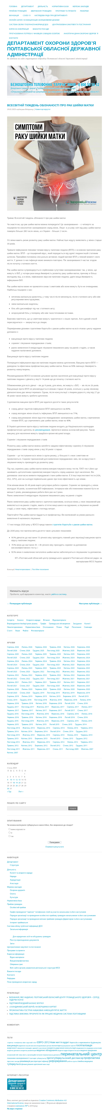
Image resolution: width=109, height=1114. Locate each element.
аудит (66, 1042)
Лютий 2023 (12, 672)
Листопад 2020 (53, 686)
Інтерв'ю (10, 620)
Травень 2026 (55, 647)
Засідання (77, 624)
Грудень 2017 (12, 707)
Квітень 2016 (41, 717)
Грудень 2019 (38, 693)
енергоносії (12, 1048)
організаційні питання (34, 1055)
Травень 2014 (12, 731)
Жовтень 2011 (28, 749)
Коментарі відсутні (42, 109)
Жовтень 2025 (68, 651)
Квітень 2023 (69, 668)
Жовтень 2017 (43, 707)
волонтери (56, 1046)
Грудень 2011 (81, 746)
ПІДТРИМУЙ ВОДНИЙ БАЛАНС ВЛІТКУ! (26, 1003)
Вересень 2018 (70, 700)
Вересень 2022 (83, 672)
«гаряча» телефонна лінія (16, 1043)
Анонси (20, 620)
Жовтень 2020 (68, 686)
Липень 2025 (27, 654)
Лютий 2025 (12, 658)
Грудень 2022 (38, 672)
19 (17, 783)
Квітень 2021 (69, 682)
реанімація (25, 1061)
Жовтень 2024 (68, 658)
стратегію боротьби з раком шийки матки (72, 524)
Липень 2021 (27, 682)
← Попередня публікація (19, 603)
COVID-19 (27, 16)
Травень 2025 (55, 654)
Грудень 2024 (38, 658)
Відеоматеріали (59, 620)
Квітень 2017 (41, 710)
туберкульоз (14, 1064)
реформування (58, 1061)
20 (19, 783)
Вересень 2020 (83, 686)
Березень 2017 (55, 710)
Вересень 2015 (58, 721)
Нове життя (56, 1042)
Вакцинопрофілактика (19, 961)
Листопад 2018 (40, 700)
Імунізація (14, 16)
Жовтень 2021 (68, 679)
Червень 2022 (41, 675)
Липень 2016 (86, 714)
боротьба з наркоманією (80, 1042)
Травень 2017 (27, 710)
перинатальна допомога (51, 1055)
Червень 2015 (13, 724)
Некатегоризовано (22, 569)
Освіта (13, 894)
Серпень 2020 (13, 689)
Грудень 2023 (38, 665)
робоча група (72, 1061)
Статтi (9, 631)
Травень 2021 (55, 682)
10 (11, 780)
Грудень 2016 (12, 714)
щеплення (38, 1064)
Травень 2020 (55, 689)
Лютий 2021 (12, 686)
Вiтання (46, 620)
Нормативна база (60, 6)
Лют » (20, 792)
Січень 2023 (25, 672)
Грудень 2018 (25, 700)
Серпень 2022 (13, 675)
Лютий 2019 (83, 696)
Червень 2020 (41, 689)
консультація (70, 1048)
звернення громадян (24, 1048)
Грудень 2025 (38, 651)
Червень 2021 (41, 682)
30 (8, 789)
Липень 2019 (27, 696)
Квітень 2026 (69, 647)
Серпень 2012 (58, 742)
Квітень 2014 (26, 731)
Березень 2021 (83, 682)
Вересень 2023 (83, 665)
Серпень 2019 (13, 696)
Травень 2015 (27, 724)
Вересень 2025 (83, 651)
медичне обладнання (46, 1050)
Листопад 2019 (53, 693)
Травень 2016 (27, 717)
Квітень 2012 (26, 746)
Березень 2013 (41, 738)
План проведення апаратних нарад (22, 982)
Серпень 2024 (13, 661)
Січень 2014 (68, 731)
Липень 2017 (86, 707)
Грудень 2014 (80, 724)
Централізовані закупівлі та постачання (71, 25)
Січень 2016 (82, 717)
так (12, 836)
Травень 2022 (55, 675)
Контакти (13, 38)
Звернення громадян (41, 11)
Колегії (87, 624)
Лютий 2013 (55, 738)
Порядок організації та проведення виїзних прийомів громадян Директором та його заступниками (51, 919)
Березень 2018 (55, 703)
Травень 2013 (12, 738)
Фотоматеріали (37, 631)
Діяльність (43, 6)
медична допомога (14, 1050)
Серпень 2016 (73, 714)
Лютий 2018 (70, 703)
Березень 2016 (55, 717)
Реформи (84, 11)
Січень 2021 (25, 686)
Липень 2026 (27, 647)
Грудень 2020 (38, 686)
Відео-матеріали (17, 957)
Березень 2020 (83, 689)
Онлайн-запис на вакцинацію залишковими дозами (34, 20)
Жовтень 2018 (56, 700)
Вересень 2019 (83, 693)
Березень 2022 (83, 675)
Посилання (76, 627)
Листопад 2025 (53, 651)
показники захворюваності (18, 1058)
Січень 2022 (25, 679)
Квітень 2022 (69, 675)
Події (67, 627)
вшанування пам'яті (68, 1046)
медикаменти (81, 1048)
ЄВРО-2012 (43, 1042)
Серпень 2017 (73, 707)
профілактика (92, 1057)
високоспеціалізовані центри (41, 1046)
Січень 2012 (68, 746)
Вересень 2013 (43, 735)
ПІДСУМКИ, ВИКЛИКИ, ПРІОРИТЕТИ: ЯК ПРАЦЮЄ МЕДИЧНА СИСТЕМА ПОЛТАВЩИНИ (47, 1014)
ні (11, 833)
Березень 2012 (41, 746)
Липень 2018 (85, 700)
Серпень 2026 (13, 647)
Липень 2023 (27, 668)
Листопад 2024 (53, 658)
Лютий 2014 (55, 731)
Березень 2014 (41, 731)
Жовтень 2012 (28, 742)
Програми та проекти (65, 11)
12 (17, 780)
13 (19, 780)
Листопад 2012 (13, 742)
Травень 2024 (55, 661)
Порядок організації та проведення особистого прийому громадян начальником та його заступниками (53, 915)
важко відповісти (18, 829)
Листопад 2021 (53, 679)
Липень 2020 (27, 689)
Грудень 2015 (12, 721)
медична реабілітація (28, 1050)
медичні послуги (74, 1050)
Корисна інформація (19, 29)
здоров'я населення (39, 1048)
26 (17, 786)
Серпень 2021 (13, 682)
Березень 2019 (69, 696)
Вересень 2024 (83, 658)
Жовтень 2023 (68, 665)
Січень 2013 (68, 738)
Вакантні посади (41, 29)
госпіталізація (84, 1045)
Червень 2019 (41, 696)
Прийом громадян (18, 11)
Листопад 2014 (13, 728)
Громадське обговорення (59, 624)
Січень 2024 (25, 665)
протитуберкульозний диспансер (65, 1058)
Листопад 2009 (72, 749)
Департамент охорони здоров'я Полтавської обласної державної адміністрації (53, 48)
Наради (13, 876)
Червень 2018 (13, 703)
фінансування (27, 1064)
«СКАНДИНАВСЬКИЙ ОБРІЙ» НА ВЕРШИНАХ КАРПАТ (33, 1007)
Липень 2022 (27, 675)
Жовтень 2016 (43, 714)
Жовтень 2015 (43, 721)
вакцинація (12, 1045)
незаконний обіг (12, 1055)
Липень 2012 (72, 742)
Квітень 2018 (41, 703)
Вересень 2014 (43, 728)
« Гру (9, 792)
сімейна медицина (85, 1061)
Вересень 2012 (43, 742)
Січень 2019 (12, 700)
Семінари (88, 627)
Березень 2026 (83, 647)
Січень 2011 (58, 749)
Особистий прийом (18, 907)
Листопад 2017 (27, 707)
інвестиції (46, 1064)
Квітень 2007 (12, 753)
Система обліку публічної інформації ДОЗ (28, 25)
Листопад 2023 (53, 665)
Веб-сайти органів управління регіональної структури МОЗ (35, 968)
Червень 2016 (13, 717)
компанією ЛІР (21, 1106)
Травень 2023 (55, 668)
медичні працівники (88, 1050)
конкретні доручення (55, 1048)
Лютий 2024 (12, 665)
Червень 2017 (13, 710)
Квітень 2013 (26, 738)
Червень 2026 (41, 647)
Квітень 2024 (69, 661)
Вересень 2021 (83, 679)
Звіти (12, 944)
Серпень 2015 (73, 721)
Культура (14, 897)
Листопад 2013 (13, 735)
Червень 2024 (41, 661)
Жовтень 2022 (68, 672)
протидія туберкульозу (38, 1058)
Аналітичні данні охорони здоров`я (81, 34)
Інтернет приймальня (19, 922)
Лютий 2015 (54, 724)
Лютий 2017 (70, 710)
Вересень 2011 (43, 749)
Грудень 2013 (81, 731)
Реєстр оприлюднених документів (24, 940)
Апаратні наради (33, 620)
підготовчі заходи (13, 1061)
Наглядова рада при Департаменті (50, 16)
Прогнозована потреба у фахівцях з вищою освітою (34, 34)
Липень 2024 (27, 661)
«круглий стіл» (31, 1043)
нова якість (23, 1055)
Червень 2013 (86, 735)
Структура (14, 865)
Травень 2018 (27, 703)
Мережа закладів (81, 6)
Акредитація (15, 880)
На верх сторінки (14, 1109)
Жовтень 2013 (28, 735)
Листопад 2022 (53, 672)
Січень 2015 (67, 724)
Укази (17, 631)
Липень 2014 (72, 728)
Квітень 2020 (69, 689)
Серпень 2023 (13, 668)
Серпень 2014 (58, 728)
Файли (25, 631)
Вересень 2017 (58, 707)
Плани (59, 627)
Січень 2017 (82, 710)
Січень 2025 (25, 658)
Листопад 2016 (27, 714)
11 (14, 780)
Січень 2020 (25, 693)
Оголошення (48, 627)
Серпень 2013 (58, 735)
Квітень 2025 (69, 654)
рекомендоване (42, 430)
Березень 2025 (83, 654)
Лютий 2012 (55, 746)
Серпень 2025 (13, 654)
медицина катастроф (94, 1048)
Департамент (27, 6)
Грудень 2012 (81, 738)
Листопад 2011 (13, 749)
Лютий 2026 (12, 651)
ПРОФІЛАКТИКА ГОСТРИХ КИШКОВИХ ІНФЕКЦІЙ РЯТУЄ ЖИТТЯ (37, 1010)
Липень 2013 (72, 735)
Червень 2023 (41, 668)
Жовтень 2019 (68, 693)
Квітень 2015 (41, 724)
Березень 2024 (83, 661)
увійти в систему (58, 594)
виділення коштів (24, 1046)
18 (14, 783)
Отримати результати (54, 847)
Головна (13, 6)
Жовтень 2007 (87, 749)
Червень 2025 (41, 654)
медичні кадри (62, 1050)
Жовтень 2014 (28, 728)
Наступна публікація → (90, 603)
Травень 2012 (12, 746)
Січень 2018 (82, 703)
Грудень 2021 (38, 679)
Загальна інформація (19, 929)
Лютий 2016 (70, 717)
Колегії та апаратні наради (21, 873)
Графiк (43, 624)
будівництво (96, 1042)
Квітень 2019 (55, 696)
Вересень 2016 (58, 714)
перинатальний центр (81, 1054)
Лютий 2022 (12, 679)
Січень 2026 (25, 651)
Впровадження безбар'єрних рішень (22, 624)
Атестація (14, 883)
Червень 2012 (86, 742)
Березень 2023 (83, 668)
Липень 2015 (86, 721)
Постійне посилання (40, 569)
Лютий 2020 (12, 693)
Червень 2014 (86, 728)
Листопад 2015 (27, 721)
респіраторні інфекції (40, 1061)
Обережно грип (16, 964)
